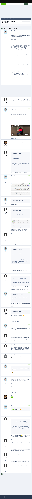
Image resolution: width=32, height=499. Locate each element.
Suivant (10, 28)
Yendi (5, 112)
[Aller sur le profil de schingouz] (5, 143)
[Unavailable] (20, 183)
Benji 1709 (5, 102)
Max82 (5, 468)
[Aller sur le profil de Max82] (5, 466)
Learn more (1, 1)
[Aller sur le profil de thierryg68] (5, 419)
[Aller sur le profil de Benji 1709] (5, 100)
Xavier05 (5, 457)
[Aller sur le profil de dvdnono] (5, 441)
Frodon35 (20, 249)
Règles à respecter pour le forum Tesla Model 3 (8, 18)
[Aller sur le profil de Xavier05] (5, 455)
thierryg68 (5, 422)
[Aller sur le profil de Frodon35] (5, 235)
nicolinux (5, 359)
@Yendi (13, 409)
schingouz (5, 145)
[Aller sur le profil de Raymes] (5, 346)
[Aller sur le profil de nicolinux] (5, 356)
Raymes (5, 349)
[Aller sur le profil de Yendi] (5, 32)
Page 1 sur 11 (15, 28)
